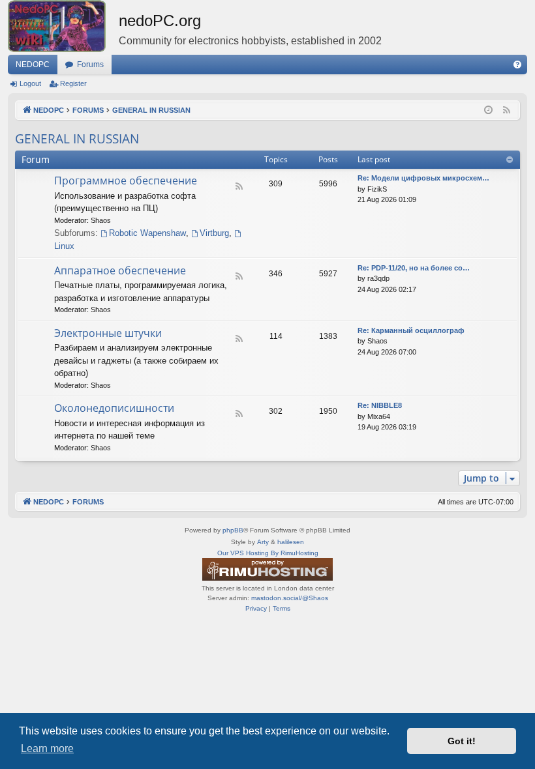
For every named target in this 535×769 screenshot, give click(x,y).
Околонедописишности (114, 408)
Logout (30, 83)
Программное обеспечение (125, 180)
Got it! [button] (462, 741)
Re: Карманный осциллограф (411, 330)
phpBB (232, 530)
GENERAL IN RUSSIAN (77, 138)
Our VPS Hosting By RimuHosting (267, 553)
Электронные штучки (108, 333)
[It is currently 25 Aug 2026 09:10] (488, 110)
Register (73, 83)
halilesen (290, 541)
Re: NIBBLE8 (380, 405)
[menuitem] (517, 64)
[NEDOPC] (63, 26)
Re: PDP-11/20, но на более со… (414, 268)
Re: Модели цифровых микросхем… (423, 178)
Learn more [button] (47, 748)
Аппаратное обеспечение (120, 270)
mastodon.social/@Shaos (289, 598)
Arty (263, 541)
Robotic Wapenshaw (147, 233)
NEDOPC (33, 64)
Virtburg (214, 233)
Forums (90, 64)
